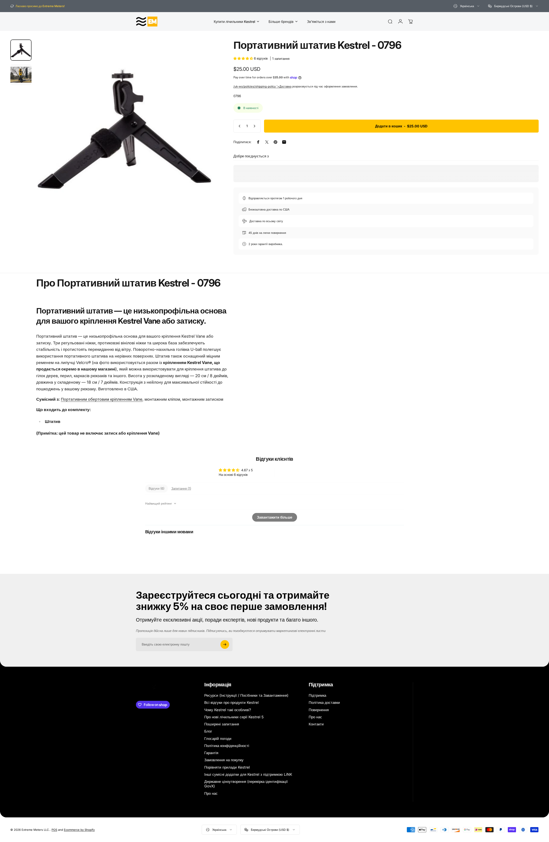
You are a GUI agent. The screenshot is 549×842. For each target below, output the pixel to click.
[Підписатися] (224, 644)
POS (54, 829)
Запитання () (181, 488)
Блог (208, 731)
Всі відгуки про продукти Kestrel (231, 702)
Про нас (211, 793)
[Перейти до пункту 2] (20, 74)
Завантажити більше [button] (274, 517)
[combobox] (466, 6)
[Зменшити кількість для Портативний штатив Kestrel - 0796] (239, 126)
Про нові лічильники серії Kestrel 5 (234, 717)
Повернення (319, 710)
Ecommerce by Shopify (79, 829)
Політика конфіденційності (226, 746)
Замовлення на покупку (224, 760)
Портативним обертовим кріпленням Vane (101, 399)
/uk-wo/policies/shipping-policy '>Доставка (262, 86)
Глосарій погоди (217, 738)
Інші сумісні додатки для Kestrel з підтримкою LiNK (248, 774)
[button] (243, 58)
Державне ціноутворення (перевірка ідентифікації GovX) (246, 783)
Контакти (316, 724)
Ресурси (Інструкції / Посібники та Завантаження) (246, 695)
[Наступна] (203, 139)
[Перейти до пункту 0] (20, 50)
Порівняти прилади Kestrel (227, 767)
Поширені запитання (221, 724)
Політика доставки (324, 702)
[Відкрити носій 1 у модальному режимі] (124, 129)
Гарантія (211, 753)
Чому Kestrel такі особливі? (227, 710)
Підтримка (317, 695)
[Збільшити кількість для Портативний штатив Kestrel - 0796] (255, 126)
